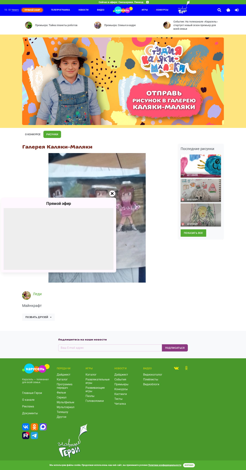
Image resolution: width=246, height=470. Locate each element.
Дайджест (63, 374)
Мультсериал (65, 407)
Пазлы (90, 396)
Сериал (61, 397)
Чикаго (15, 10)
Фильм (61, 392)
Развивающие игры (95, 389)
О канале (28, 399)
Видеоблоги (151, 384)
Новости (83, 10)
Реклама (28, 406)
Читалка (120, 403)
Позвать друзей (36, 317)
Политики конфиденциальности (164, 465)
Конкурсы (162, 10)
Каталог (62, 379)
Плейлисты (150, 379)
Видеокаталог (152, 374)
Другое (61, 417)
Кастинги (120, 394)
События (120, 379)
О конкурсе (33, 134)
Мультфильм (65, 402)
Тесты (118, 399)
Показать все (193, 232)
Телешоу (62, 412)
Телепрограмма (60, 10)
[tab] (176, 368)
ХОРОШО (189, 465)
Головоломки (95, 401)
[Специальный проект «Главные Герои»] (176, 7)
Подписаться (175, 347)
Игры (145, 10)
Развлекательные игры (97, 381)
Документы (30, 413)
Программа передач (64, 386)
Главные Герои (32, 393)
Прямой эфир (58, 203)
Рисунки (52, 134)
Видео (100, 10)
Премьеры (121, 384)
